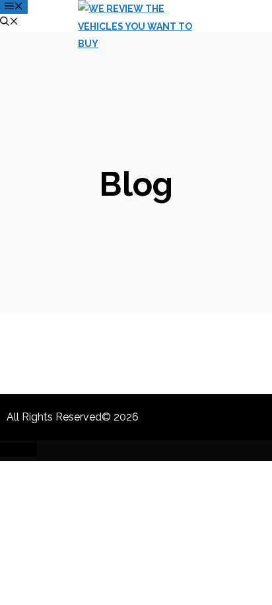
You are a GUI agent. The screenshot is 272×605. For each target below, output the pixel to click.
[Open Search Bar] (9, 22)
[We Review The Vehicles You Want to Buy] (142, 43)
